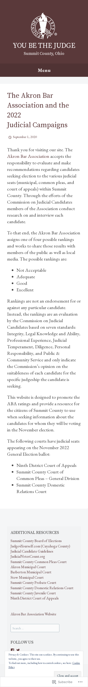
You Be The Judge (44, 45)
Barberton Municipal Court (31, 572)
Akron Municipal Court (28, 566)
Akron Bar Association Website (33, 614)
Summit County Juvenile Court (33, 593)
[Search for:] (35, 628)
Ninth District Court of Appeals (35, 598)
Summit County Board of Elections (36, 540)
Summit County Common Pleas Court (39, 561)
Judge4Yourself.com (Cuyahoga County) (40, 546)
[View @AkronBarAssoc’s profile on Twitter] (18, 650)
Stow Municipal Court (27, 577)
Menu (44, 70)
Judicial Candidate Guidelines (32, 551)
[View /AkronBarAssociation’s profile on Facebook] (12, 650)
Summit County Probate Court (33, 582)
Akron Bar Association (28, 156)
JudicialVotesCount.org (28, 556)
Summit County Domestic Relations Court (42, 587)
